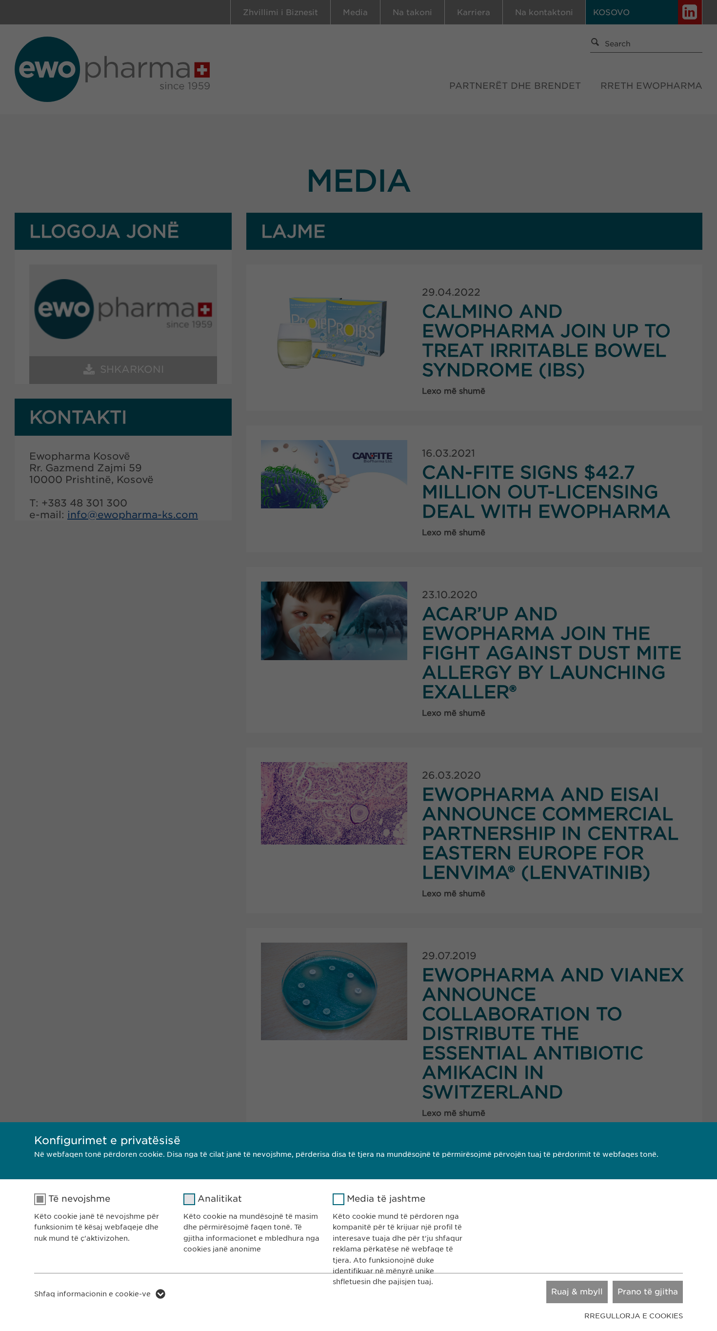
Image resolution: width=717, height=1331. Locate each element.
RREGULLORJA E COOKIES (633, 1316)
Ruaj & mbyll (577, 1291)
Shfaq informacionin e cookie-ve (92, 1294)
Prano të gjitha (647, 1291)
